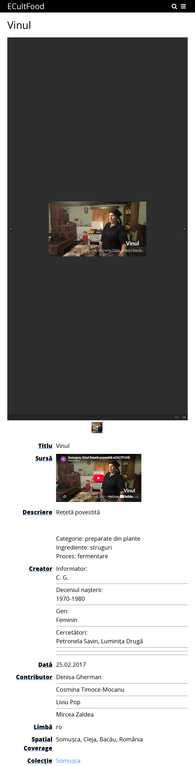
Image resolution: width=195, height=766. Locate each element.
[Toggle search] (174, 6)
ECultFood (25, 6)
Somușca (68, 760)
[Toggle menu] (183, 6)
